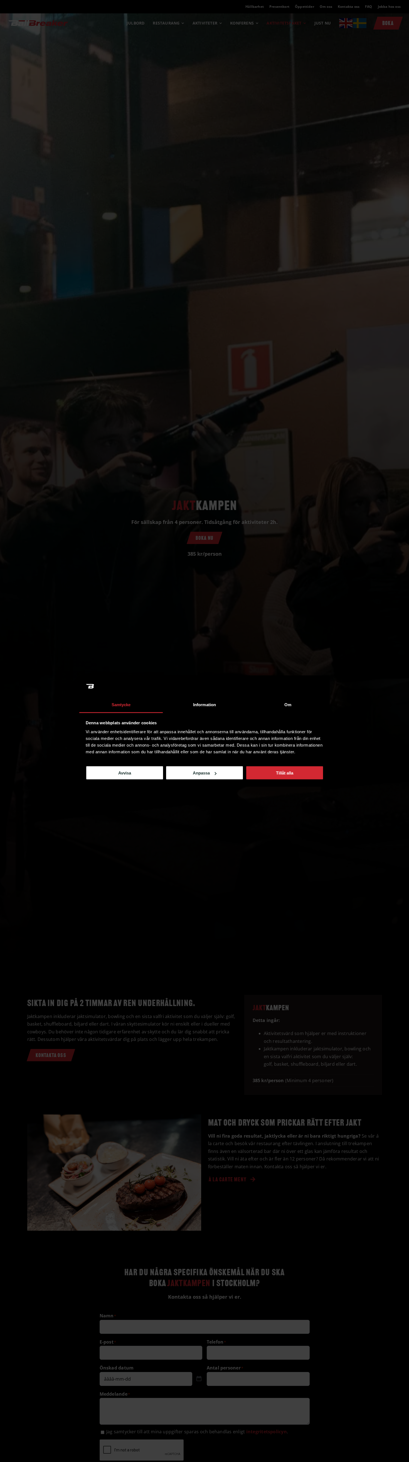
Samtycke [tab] (121, 704)
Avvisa (124, 773)
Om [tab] (287, 704)
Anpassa (201, 773)
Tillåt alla (284, 773)
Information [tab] (204, 704)
